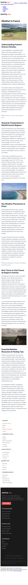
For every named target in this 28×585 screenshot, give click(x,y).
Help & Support (20, 558)
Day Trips (4, 467)
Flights (4, 7)
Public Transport (6, 442)
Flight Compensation (7, 440)
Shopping (4, 457)
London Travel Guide (6, 528)
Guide (4, 10)
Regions (4, 425)
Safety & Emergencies (7, 482)
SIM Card (4, 477)
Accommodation (6, 452)
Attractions (4, 463)
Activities (4, 548)
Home (4, 6)
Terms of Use (7, 558)
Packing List (5, 475)
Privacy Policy (13, 558)
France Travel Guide (6, 511)
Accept (14, 570)
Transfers (4, 444)
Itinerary (4, 469)
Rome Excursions (5, 531)
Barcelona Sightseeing (6, 533)
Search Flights (6, 503)
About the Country (6, 423)
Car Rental (5, 8)
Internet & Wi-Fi (6, 478)
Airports (4, 439)
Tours (3, 465)
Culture (4, 431)
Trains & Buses (5, 543)
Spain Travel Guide (6, 518)
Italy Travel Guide (5, 516)
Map (3, 427)
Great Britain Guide (6, 513)
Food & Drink (5, 454)
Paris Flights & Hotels (6, 526)
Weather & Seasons (7, 429)
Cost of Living (5, 456)
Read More (19, 570)
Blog (4, 11)
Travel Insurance (6, 480)
